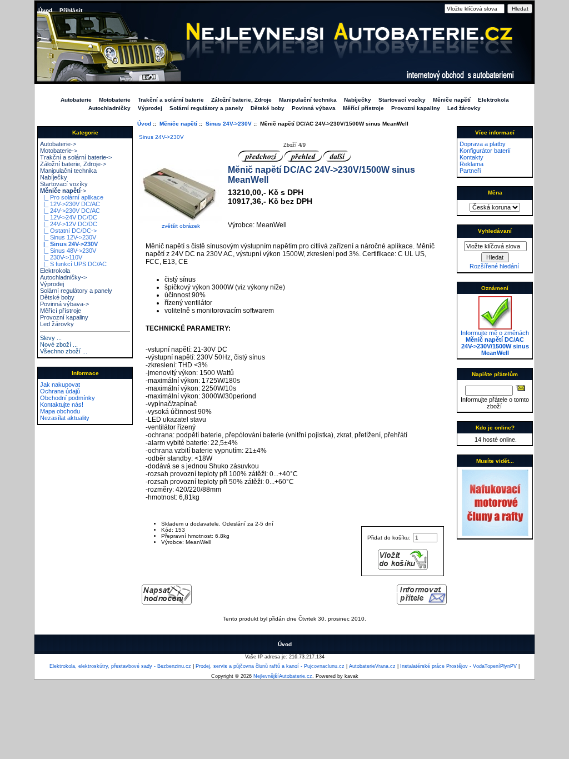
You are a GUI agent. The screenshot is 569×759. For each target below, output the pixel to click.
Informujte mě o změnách (495, 342)
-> (63, 190)
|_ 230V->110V (61, 257)
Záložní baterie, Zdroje (241, 100)
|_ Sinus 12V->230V (68, 237)
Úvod (45, 10)
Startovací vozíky (402, 100)
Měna (495, 192)
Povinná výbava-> (64, 304)
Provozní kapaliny (415, 108)
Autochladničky (109, 108)
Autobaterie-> (58, 144)
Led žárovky (464, 108)
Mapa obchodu (60, 411)
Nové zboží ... (59, 344)
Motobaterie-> (58, 150)
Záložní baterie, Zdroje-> (73, 164)
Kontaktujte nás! (61, 404)
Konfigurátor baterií (485, 150)
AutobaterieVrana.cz (372, 666)
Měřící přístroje (363, 108)
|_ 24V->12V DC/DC (68, 224)
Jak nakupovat (60, 384)
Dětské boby (267, 108)
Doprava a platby (483, 144)
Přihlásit (70, 10)
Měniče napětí (178, 124)
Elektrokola (493, 100)
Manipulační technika (308, 100)
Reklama (471, 164)
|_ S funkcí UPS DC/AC (73, 264)
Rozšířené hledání (494, 266)
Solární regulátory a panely (206, 108)
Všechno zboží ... (63, 351)
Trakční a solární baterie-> (76, 157)
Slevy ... (51, 337)
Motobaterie (115, 100)
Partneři (470, 170)
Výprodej (150, 108)
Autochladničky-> (63, 277)
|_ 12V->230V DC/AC (70, 204)
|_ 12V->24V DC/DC (68, 217)
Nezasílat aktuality (64, 418)
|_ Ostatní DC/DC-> (68, 230)
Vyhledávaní (495, 231)
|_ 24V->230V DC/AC (70, 210)
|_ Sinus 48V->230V (68, 250)
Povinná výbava (314, 108)
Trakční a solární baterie (171, 100)
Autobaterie (76, 100)
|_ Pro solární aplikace (71, 197)
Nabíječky (357, 100)
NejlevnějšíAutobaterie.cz (282, 676)
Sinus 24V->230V (229, 124)
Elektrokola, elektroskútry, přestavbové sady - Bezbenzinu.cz (120, 666)
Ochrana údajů (60, 391)
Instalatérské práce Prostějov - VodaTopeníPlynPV (458, 666)
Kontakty (471, 157)
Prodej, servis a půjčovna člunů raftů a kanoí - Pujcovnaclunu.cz (270, 666)
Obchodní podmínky (67, 398)
